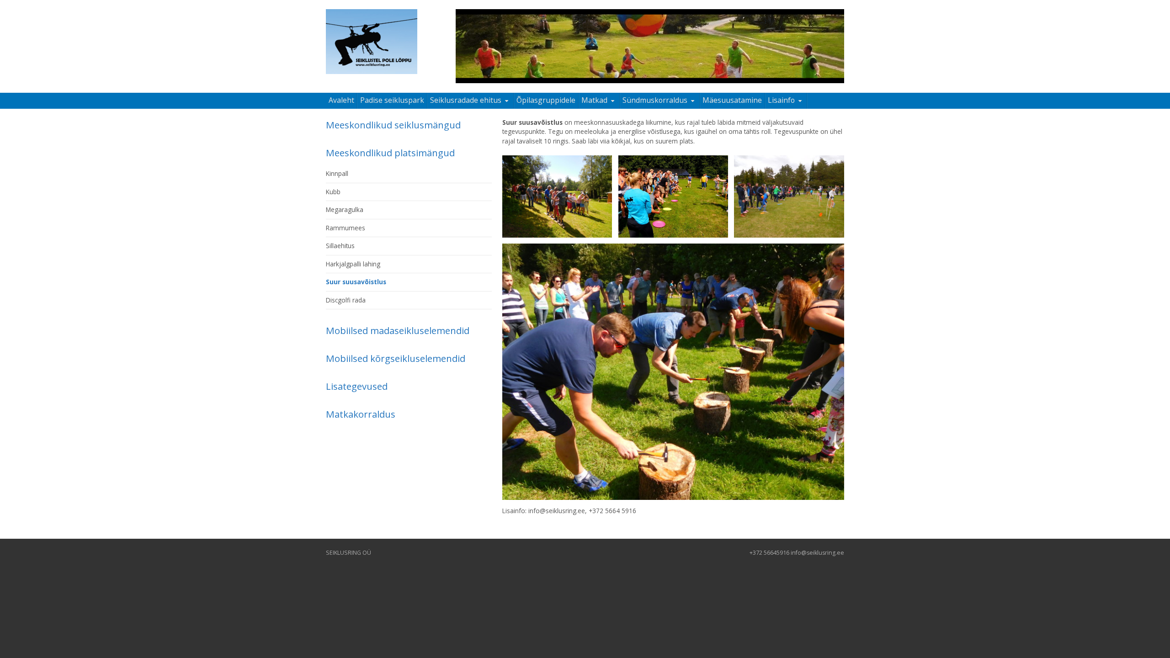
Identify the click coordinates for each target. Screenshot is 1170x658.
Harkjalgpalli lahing (353, 264)
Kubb (333, 191)
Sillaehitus (340, 245)
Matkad (594, 100)
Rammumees (345, 227)
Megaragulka (344, 209)
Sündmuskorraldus (654, 100)
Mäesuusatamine (732, 100)
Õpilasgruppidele (545, 100)
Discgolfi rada (346, 300)
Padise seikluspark (392, 100)
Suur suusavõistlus (356, 281)
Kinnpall (337, 173)
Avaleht (341, 100)
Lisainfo (781, 100)
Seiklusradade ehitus (465, 100)
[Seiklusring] (371, 41)
